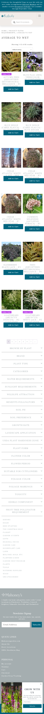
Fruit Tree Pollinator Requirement (20, 510)
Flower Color (20, 456)
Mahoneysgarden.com (11, 641)
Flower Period (20, 463)
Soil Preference (20, 417)
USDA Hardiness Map (11, 650)
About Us (6, 644)
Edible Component (21, 502)
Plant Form (20, 448)
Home (4, 31)
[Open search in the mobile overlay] (22, 22)
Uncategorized (10, 577)
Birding (7, 520)
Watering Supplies (12, 570)
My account (6, 664)
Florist (7, 532)
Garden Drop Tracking (11, 676)
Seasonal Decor (11, 542)
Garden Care (9, 545)
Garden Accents (11, 535)
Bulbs (6, 523)
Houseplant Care (11, 548)
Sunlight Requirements (21, 386)
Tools (6, 567)
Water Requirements (20, 379)
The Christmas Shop (13, 529)
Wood (5, 574)
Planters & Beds (11, 558)
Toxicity (21, 494)
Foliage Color (20, 479)
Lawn (5, 551)
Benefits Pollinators (20, 402)
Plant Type (21, 363)
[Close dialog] (41, 684)
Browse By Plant (21, 348)
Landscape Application (20, 433)
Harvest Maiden (29, 4)
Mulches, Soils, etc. (13, 555)
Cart (3, 670)
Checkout (6, 673)
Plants (6, 564)
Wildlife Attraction (20, 394)
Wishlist (5, 667)
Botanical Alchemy (23, 6)
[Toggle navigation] (39, 16)
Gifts (5, 539)
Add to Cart (13, 89)
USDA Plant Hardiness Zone (21, 440)
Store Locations (9, 647)
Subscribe (37, 624)
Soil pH (20, 410)
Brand (21, 356)
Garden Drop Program (14, 561)
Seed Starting (10, 526)
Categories (20, 371)
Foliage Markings (21, 486)
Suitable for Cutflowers (21, 471)
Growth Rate (20, 425)
